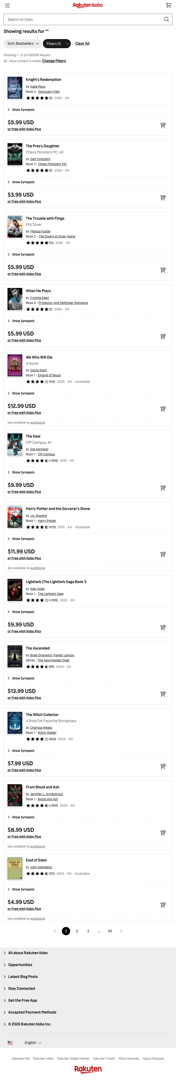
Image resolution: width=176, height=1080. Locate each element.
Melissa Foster (40, 231)
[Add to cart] (162, 125)
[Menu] (7, 5)
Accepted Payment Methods (32, 1012)
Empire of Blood (49, 375)
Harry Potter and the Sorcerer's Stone (58, 508)
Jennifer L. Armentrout (46, 794)
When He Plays (38, 290)
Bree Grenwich (41, 655)
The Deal (33, 436)
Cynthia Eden (39, 298)
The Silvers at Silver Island (56, 236)
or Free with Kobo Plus (24, 129)
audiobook (37, 422)
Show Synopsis (23, 109)
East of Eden (36, 860)
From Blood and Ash (42, 787)
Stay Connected (21, 988)
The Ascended (38, 648)
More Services (128, 1058)
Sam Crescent (40, 159)
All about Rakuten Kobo (28, 953)
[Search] (166, 19)
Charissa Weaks (41, 727)
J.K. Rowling (38, 516)
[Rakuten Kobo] (88, 5)
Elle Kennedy (39, 449)
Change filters (54, 60)
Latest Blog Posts (23, 976)
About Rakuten (153, 1058)
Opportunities (20, 964)
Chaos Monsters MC (52, 164)
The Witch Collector (42, 714)
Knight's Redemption (43, 79)
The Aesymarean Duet (53, 660)
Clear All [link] (82, 43)
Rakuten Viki (21, 1058)
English (30, 1042)
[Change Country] (10, 1042)
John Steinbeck (41, 867)
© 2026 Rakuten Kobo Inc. (29, 1024)
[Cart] (168, 5)
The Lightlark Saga (50, 594)
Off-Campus (46, 454)
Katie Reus (37, 86)
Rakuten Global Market (73, 1058)
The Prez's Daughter (43, 146)
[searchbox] (84, 19)
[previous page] (55, 931)
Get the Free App (22, 1000)
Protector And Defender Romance (63, 303)
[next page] (121, 931)
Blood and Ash (48, 799)
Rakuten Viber (43, 1058)
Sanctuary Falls (49, 91)
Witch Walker (47, 732)
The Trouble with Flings (45, 218)
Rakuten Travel (104, 1058)
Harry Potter (47, 521)
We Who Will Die (39, 357)
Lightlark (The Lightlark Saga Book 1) (56, 581)
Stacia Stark (38, 370)
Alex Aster (37, 589)
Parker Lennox (63, 655)
